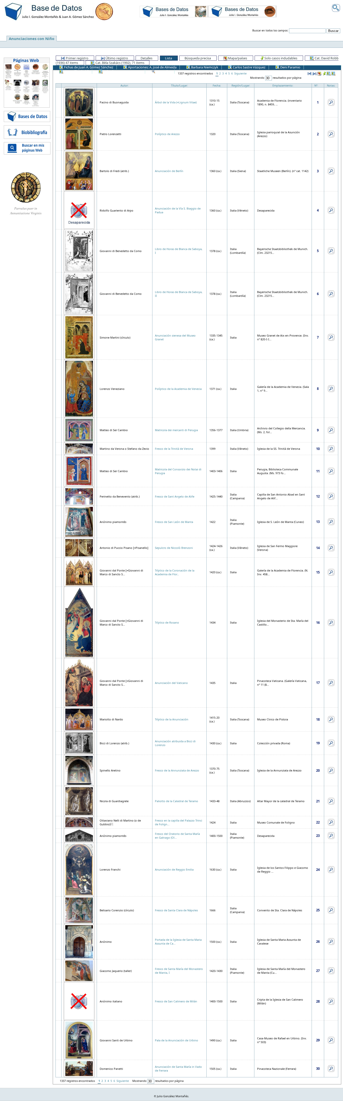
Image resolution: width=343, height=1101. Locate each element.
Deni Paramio (289, 67)
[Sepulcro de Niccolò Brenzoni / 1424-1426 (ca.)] (79, 547)
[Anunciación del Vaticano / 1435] (79, 682)
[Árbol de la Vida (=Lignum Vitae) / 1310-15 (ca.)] (79, 102)
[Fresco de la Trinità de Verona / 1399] (79, 448)
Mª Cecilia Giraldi (76, 71)
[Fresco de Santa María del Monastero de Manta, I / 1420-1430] (79, 970)
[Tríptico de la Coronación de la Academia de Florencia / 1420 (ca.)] (79, 572)
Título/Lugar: (179, 85)
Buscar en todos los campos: (270, 30)
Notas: (331, 85)
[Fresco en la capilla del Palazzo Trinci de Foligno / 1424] (79, 822)
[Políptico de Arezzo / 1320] (79, 133)
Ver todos (163, 71)
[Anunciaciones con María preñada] (173, 11)
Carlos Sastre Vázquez (248, 67)
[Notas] (331, 102)
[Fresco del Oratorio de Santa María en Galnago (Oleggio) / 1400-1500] (79, 835)
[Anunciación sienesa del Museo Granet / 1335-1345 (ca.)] (79, 337)
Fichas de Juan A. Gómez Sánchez (88, 67)
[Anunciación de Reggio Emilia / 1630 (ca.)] (79, 869)
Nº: (316, 85)
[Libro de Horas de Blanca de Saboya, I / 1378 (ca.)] (79, 250)
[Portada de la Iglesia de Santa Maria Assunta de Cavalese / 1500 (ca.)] (79, 941)
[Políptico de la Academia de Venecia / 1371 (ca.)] (79, 388)
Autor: (125, 85)
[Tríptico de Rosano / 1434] (79, 622)
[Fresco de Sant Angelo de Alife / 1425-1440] (79, 496)
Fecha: (217, 85)
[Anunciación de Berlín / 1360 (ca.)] (79, 171)
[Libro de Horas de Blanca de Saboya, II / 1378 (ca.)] (79, 293)
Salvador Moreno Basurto (122, 71)
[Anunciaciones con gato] (242, 11)
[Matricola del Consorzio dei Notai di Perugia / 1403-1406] (79, 471)
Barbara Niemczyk (204, 67)
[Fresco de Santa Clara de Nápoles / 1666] (79, 910)
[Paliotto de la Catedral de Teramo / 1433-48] (79, 801)
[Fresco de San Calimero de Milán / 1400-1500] (79, 1001)
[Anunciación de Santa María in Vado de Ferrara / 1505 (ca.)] (79, 1068)
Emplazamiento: (282, 85)
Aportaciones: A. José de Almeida (152, 67)
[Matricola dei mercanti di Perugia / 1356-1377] (79, 430)
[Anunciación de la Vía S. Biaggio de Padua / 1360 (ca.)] (79, 210)
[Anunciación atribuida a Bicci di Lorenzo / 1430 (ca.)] (79, 743)
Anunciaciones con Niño (31, 38)
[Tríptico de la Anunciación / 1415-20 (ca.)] (79, 719)
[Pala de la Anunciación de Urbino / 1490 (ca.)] (79, 1040)
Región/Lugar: (241, 85)
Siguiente (240, 73)
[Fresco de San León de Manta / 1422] (79, 521)
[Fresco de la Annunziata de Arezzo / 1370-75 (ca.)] (79, 770)
